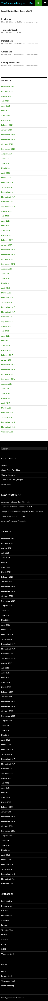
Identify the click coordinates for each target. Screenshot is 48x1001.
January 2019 (6, 245)
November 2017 (8, 312)
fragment (5, 920)
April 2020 (5, 173)
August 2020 (6, 154)
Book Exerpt (6, 906)
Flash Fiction (6, 915)
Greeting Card (7, 930)
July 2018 (5, 273)
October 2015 (7, 432)
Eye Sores (6, 19)
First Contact (21, 516)
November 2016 (8, 369)
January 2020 (6, 187)
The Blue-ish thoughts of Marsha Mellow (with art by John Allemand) (18, 3)
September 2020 (8, 149)
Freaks (4, 925)
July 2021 (5, 101)
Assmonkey (22, 521)
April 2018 (5, 288)
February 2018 (7, 297)
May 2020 (5, 168)
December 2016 (8, 364)
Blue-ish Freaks (24, 502)
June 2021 (5, 106)
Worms (4, 465)
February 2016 (7, 412)
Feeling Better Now (10, 62)
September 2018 (8, 264)
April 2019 (5, 230)
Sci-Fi (3, 949)
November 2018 (8, 254)
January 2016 (6, 417)
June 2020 (5, 163)
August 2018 (6, 269)
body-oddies (6, 901)
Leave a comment (32, 22)
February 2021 (7, 125)
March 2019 (6, 235)
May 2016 (5, 398)
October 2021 (7, 91)
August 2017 (6, 326)
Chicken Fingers (8, 475)
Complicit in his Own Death (32, 511)
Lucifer (4, 934)
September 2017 (8, 321)
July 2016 (5, 388)
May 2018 (5, 283)
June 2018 (5, 278)
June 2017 (5, 336)
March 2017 (6, 350)
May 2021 (5, 110)
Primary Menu (45, 3)
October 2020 (7, 144)
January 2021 (6, 130)
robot (3, 944)
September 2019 (8, 206)
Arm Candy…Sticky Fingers (12, 480)
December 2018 (8, 249)
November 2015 (8, 427)
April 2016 (5, 403)
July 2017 (5, 331)
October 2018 (7, 259)
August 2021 (6, 96)
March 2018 (6, 293)
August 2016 (6, 384)
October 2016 (7, 374)
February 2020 (7, 182)
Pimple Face (7, 41)
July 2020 (5, 158)
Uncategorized (7, 954)
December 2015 (8, 422)
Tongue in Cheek (9, 30)
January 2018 (6, 302)
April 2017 (5, 345)
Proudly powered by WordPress (12, 998)
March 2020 (6, 178)
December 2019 (8, 192)
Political (4, 939)
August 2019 (6, 211)
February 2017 (7, 355)
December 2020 (8, 134)
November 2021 (8, 86)
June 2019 (5, 221)
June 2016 (5, 393)
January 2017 (6, 360)
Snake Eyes (6, 484)
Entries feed (6, 976)
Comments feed (8, 981)
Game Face (6, 51)
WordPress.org (7, 985)
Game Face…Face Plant (11, 470)
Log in (3, 971)
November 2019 (8, 197)
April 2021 (5, 115)
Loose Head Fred (25, 507)
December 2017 (8, 307)
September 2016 (8, 379)
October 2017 (7, 317)
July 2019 (5, 216)
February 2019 (7, 240)
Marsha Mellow (19, 22)
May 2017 (5, 341)
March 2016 (6, 408)
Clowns (4, 911)
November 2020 (8, 139)
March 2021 (6, 120)
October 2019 (7, 202)
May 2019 (5, 225)
